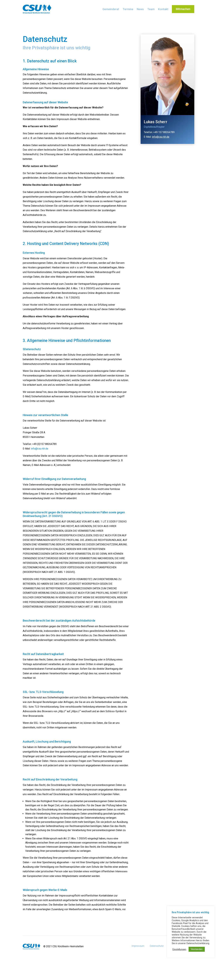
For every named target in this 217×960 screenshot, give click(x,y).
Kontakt (163, 9)
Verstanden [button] (197, 949)
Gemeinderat (110, 9)
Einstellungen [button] (179, 949)
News (140, 9)
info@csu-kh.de (39, 448)
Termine (128, 9)
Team (151, 9)
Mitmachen (183, 9)
